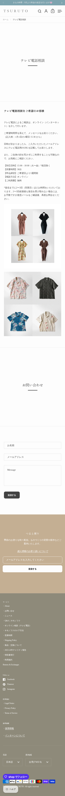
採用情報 (9, 728)
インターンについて (15, 735)
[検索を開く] (39, 11)
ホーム (6, 19)
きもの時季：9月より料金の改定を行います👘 (32, 3)
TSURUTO (19, 786)
